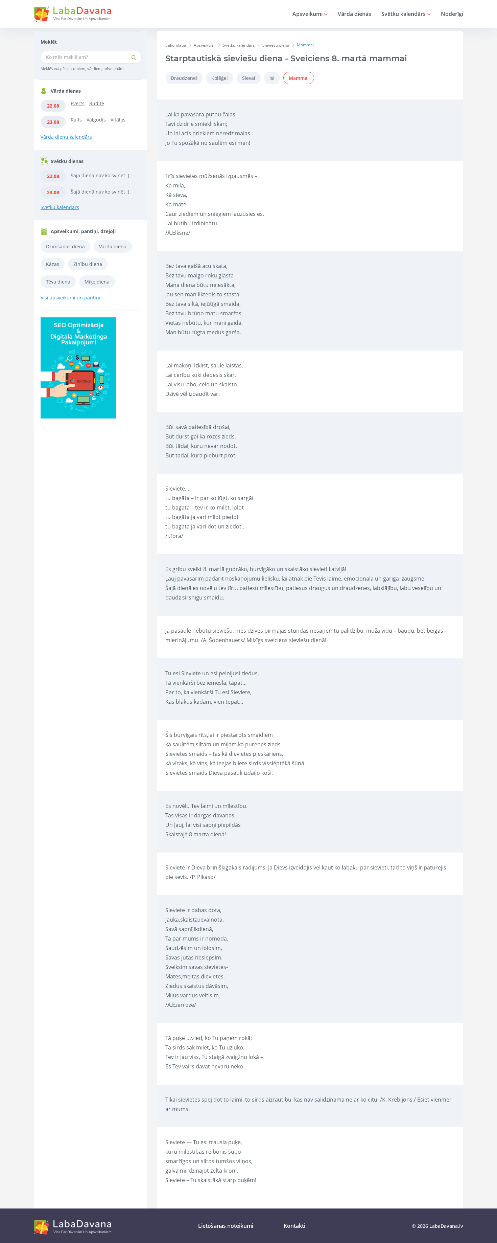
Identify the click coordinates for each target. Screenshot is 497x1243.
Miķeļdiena (97, 281)
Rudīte (96, 103)
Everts (78, 103)
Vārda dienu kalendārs (66, 137)
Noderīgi (452, 14)
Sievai (248, 78)
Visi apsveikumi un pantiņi (70, 297)
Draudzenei (184, 78)
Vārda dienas (354, 14)
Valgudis (96, 119)
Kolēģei (219, 78)
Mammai (299, 78)
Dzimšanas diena (65, 246)
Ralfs (76, 119)
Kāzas (52, 264)
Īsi (272, 78)
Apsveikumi (308, 14)
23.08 (53, 122)
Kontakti (294, 1225)
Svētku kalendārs (404, 14)
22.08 (53, 106)
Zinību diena (87, 264)
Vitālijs (118, 119)
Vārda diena (112, 246)
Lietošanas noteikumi (225, 1225)
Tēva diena (58, 281)
